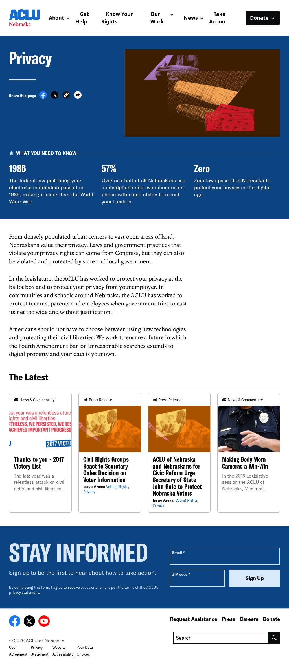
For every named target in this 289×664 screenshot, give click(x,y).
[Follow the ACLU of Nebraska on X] (29, 621)
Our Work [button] (157, 17)
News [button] (191, 17)
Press (228, 619)
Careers (249, 619)
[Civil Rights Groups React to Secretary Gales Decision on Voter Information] (110, 452)
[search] (274, 638)
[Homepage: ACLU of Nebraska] (26, 17)
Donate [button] (259, 17)
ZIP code (181, 574)
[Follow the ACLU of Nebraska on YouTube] (44, 621)
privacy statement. (24, 592)
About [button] (56, 17)
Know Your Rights (117, 17)
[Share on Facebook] (43, 97)
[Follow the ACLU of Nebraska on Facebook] (14, 621)
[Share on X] (54, 97)
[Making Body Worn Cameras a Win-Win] (249, 452)
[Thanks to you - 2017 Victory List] (40, 452)
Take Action (217, 17)
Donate (271, 619)
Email (178, 552)
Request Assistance (193, 619)
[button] (66, 95)
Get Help (82, 17)
